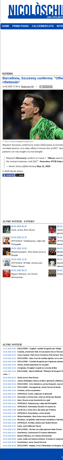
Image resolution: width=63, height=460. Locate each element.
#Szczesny (20, 158)
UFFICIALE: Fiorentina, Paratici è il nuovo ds (36, 407)
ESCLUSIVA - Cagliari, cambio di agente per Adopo (39, 349)
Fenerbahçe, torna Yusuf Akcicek (31, 442)
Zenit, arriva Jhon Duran (23, 230)
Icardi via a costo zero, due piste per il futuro (36, 410)
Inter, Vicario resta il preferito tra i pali (33, 400)
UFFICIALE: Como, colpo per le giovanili (34, 394)
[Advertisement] (25, 198)
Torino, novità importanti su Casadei (33, 365)
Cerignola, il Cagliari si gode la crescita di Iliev (37, 368)
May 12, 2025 (43, 166)
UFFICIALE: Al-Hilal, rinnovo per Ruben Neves (37, 423)
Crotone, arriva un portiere (29, 390)
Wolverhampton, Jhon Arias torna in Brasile (36, 416)
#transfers (45, 161)
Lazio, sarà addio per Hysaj (29, 426)
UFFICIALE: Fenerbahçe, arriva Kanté (33, 413)
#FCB (53, 161)
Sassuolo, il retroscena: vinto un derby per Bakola (39, 397)
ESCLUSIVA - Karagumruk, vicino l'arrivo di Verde (39, 387)
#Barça (51, 158)
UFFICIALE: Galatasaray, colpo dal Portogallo (37, 403)
